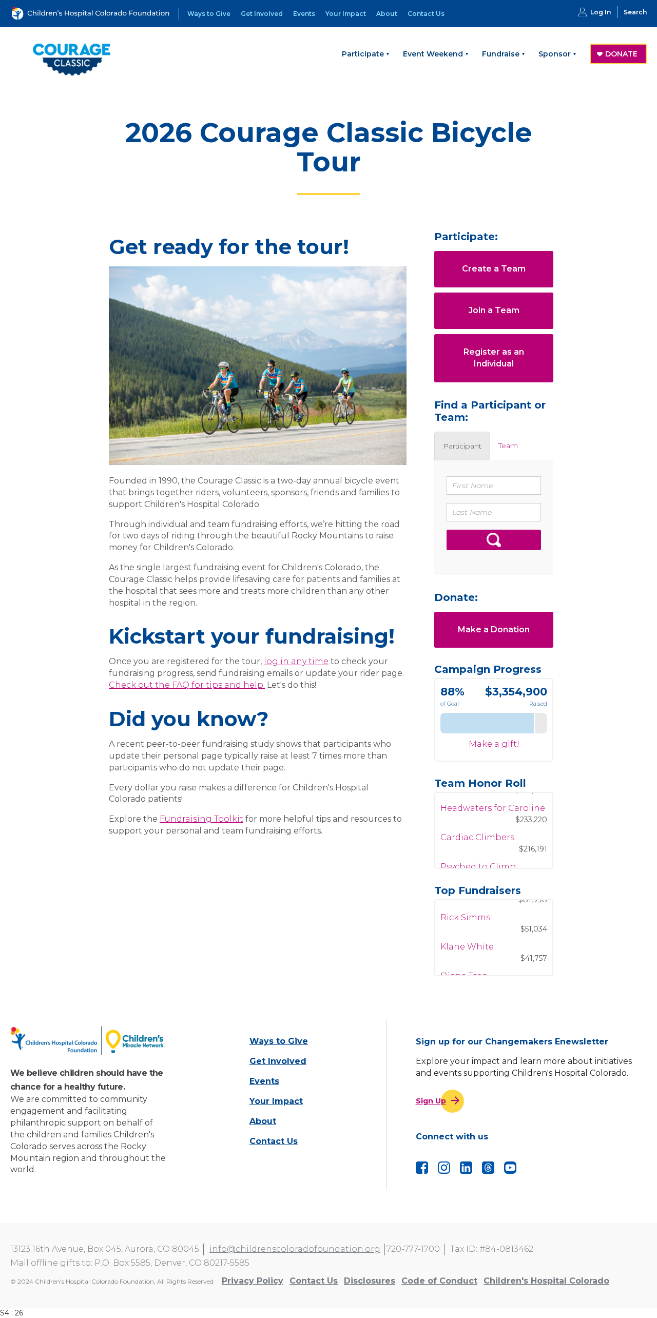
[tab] (462, 446)
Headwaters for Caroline (492, 793)
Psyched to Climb (478, 851)
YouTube (510, 1167)
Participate (363, 54)
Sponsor (554, 54)
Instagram (444, 1167)
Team (508, 445)
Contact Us (426, 13)
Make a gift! (494, 744)
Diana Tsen (464, 960)
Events (304, 13)
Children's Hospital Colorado (546, 1281)
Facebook (422, 1167)
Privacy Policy (252, 1281)
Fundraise (500, 54)
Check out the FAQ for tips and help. (187, 685)
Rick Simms (465, 902)
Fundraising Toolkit (201, 819)
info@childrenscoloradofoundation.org (294, 1249)
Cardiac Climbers (477, 822)
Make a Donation (494, 629)
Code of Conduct (439, 1281)
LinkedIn (466, 1167)
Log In (600, 12)
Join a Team (494, 310)
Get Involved (262, 13)
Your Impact (345, 13)
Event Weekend (433, 54)
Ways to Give (208, 13)
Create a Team (494, 269)
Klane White (467, 931)
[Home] (88, 1040)
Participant (462, 446)
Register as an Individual (493, 358)
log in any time (296, 661)
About (386, 13)
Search (635, 12)
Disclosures (369, 1281)
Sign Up (431, 1101)
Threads (488, 1167)
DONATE (621, 54)
